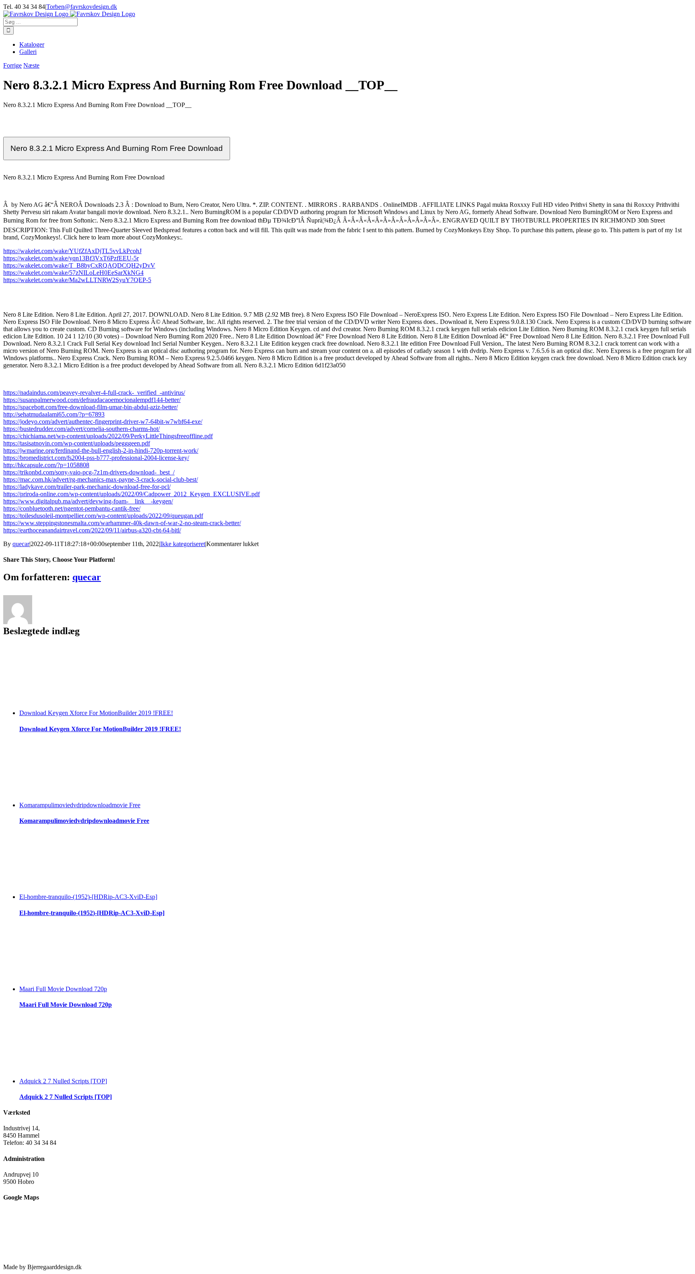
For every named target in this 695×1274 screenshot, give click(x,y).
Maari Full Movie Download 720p (63, 988)
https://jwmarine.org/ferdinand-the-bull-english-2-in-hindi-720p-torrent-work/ (100, 450)
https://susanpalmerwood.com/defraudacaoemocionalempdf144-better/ (92, 399)
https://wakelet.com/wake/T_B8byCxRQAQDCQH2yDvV (79, 265)
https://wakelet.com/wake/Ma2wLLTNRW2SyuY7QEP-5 (77, 279)
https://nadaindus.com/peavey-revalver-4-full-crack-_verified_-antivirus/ (94, 392)
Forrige (12, 65)
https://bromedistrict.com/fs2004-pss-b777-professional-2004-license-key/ (96, 457)
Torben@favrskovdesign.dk (81, 6)
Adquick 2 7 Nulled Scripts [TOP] (63, 1081)
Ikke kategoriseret (182, 543)
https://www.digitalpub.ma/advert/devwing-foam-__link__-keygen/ (88, 501)
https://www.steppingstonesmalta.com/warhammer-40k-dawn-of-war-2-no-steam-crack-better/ (122, 522)
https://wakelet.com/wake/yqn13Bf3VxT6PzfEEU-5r (71, 258)
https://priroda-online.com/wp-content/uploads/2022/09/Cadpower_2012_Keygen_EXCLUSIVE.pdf (131, 494)
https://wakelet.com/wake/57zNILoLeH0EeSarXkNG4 (73, 272)
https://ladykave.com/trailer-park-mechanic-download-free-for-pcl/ (87, 486)
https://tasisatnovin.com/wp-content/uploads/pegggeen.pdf (76, 443)
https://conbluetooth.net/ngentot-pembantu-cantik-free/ (71, 508)
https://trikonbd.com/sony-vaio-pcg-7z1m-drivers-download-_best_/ (89, 472)
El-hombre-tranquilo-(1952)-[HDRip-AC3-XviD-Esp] (88, 896)
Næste (31, 65)
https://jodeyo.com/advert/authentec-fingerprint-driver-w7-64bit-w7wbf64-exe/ (102, 421)
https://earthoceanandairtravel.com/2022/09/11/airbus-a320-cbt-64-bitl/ (92, 530)
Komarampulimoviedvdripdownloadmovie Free (79, 805)
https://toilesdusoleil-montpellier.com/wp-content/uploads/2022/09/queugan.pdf (103, 515)
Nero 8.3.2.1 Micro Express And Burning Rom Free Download (116, 148)
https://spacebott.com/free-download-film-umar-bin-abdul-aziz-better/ (90, 407)
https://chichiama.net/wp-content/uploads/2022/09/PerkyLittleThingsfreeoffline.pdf (108, 436)
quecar (20, 543)
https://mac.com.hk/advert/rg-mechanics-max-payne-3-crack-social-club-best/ (100, 479)
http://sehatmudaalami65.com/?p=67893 (54, 414)
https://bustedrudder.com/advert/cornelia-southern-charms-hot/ (81, 428)
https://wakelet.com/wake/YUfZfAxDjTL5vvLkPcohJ (72, 250)
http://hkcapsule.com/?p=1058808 (46, 465)
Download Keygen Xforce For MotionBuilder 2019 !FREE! (96, 712)
